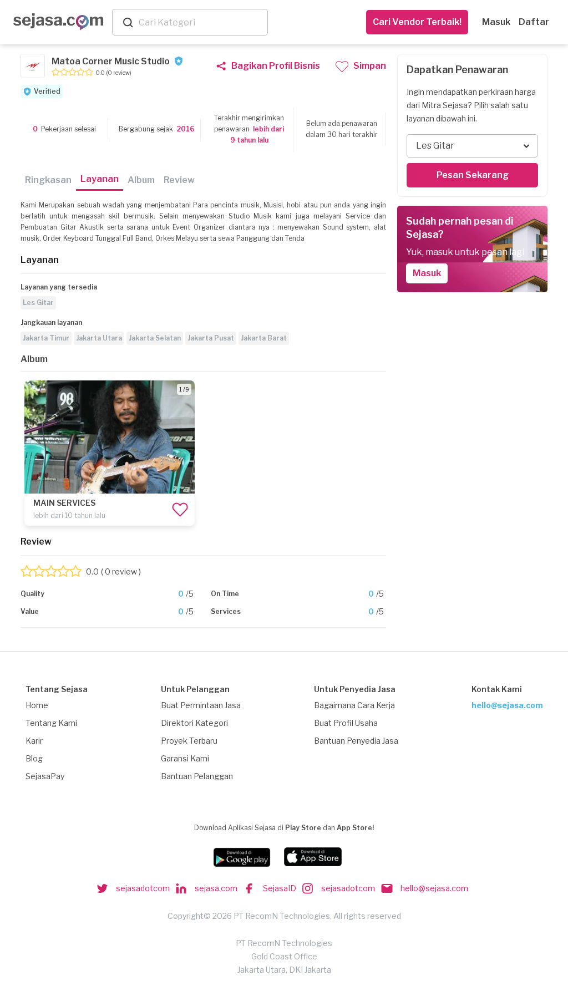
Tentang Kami (51, 723)
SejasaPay (45, 776)
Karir (34, 740)
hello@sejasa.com (507, 705)
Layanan (99, 179)
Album (141, 180)
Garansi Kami (185, 758)
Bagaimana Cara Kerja (354, 705)
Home (37, 705)
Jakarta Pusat (210, 338)
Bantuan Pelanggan (197, 776)
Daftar (534, 22)
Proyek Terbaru (189, 740)
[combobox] (200, 22)
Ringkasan (48, 180)
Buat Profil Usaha (346, 723)
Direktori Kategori (194, 723)
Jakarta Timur (46, 338)
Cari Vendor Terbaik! (417, 22)
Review (179, 180)
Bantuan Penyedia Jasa (356, 740)
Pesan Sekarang (473, 175)
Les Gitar (38, 302)
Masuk (496, 22)
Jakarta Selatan (155, 338)
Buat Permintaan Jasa (201, 705)
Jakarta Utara (99, 338)
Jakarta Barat (264, 338)
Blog (34, 758)
